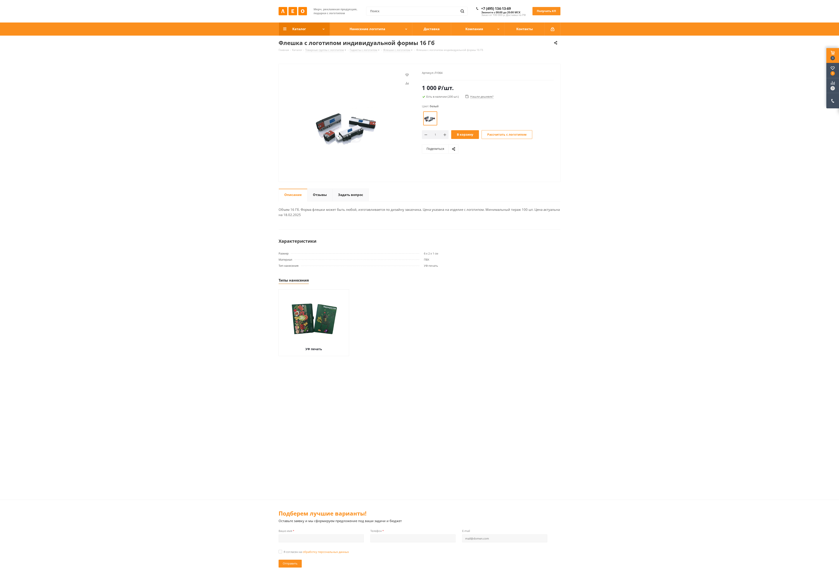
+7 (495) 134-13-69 (496, 8)
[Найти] (462, 11)
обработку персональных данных (326, 552)
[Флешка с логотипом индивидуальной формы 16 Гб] (349, 125)
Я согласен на (316, 552)
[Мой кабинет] (552, 29)
